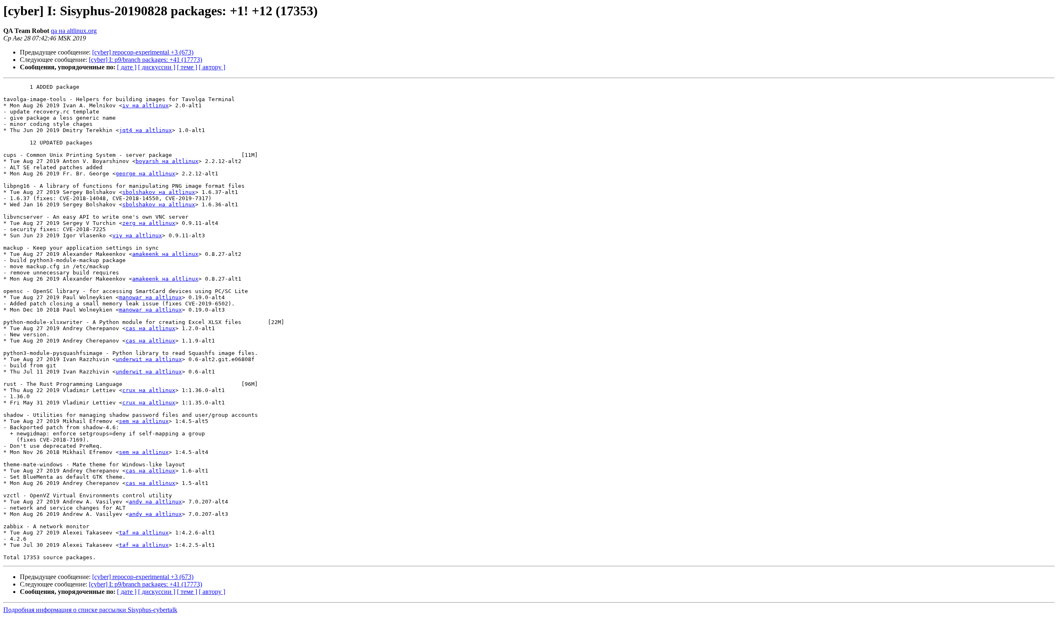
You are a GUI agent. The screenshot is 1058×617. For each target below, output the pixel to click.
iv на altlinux (145, 105)
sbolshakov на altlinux (158, 192)
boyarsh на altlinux (167, 161)
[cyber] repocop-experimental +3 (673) (142, 52)
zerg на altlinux (148, 223)
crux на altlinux (148, 390)
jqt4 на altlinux (145, 130)
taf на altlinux (144, 533)
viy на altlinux (137, 235)
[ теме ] (187, 67)
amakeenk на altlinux (165, 254)
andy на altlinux (155, 502)
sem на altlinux (144, 421)
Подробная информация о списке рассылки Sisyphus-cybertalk (90, 609)
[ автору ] (212, 67)
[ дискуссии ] (156, 67)
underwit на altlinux (149, 359)
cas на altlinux (150, 328)
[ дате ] (126, 67)
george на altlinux (145, 173)
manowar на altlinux (150, 297)
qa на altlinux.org (74, 30)
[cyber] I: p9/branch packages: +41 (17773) (145, 59)
